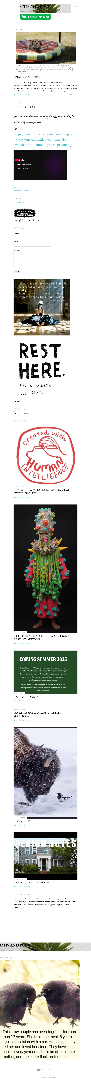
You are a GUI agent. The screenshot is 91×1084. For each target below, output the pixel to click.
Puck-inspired (25, 190)
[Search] (76, 6)
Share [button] (15, 94)
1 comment (22, 825)
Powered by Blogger (47, 1070)
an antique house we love (32, 882)
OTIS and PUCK (35, 6)
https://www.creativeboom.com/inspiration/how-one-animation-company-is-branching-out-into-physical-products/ (45, 139)
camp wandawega (26, 696)
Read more (73, 94)
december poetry (26, 821)
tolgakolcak (51, 1074)
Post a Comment (24, 94)
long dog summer (27, 77)
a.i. (19, 190)
